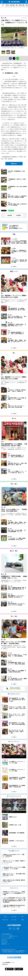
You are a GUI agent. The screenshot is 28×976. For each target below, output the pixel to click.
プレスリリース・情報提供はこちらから (10, 936)
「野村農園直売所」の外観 (11, 73)
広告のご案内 (4, 942)
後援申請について (5, 943)
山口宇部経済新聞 (14, 2)
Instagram (17, 928)
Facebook (10, 928)
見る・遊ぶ (12, 5)
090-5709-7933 (5, 65)
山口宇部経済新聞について (7, 934)
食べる (7, 5)
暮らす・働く (21, 5)
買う (17, 5)
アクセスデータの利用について (8, 938)
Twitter (14, 928)
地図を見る (14, 163)
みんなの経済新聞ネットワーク (14, 957)
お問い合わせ (4, 939)
